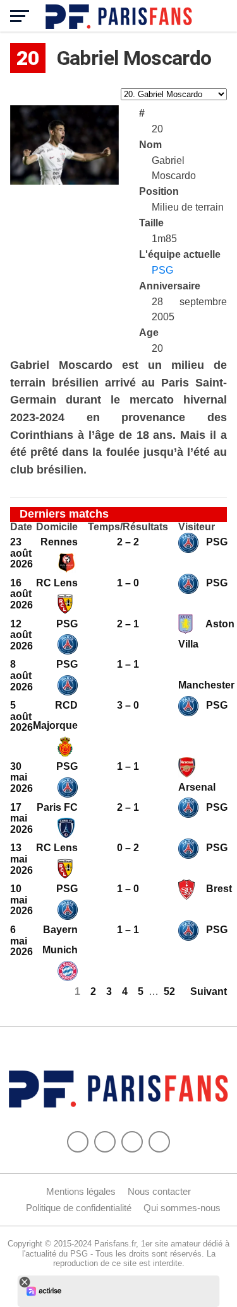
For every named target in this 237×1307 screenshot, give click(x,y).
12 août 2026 (21, 635)
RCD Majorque (55, 715)
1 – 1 (128, 664)
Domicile (57, 527)
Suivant (208, 991)
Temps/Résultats (128, 527)
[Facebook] (77, 1142)
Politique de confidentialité (78, 1207)
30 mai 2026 (21, 777)
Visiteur (196, 527)
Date (21, 527)
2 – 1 (128, 624)
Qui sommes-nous (182, 1207)
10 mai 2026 (21, 899)
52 (169, 991)
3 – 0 (128, 705)
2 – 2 (128, 542)
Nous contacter (159, 1191)
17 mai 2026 (21, 818)
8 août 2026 (21, 675)
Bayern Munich (60, 939)
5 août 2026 (21, 716)
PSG (162, 270)
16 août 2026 (21, 594)
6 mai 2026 (21, 940)
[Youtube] (132, 1142)
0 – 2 (128, 847)
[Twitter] (105, 1142)
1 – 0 (128, 583)
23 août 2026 (21, 553)
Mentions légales (81, 1191)
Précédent (34, 991)
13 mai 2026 (21, 858)
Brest (218, 888)
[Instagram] (159, 1142)
